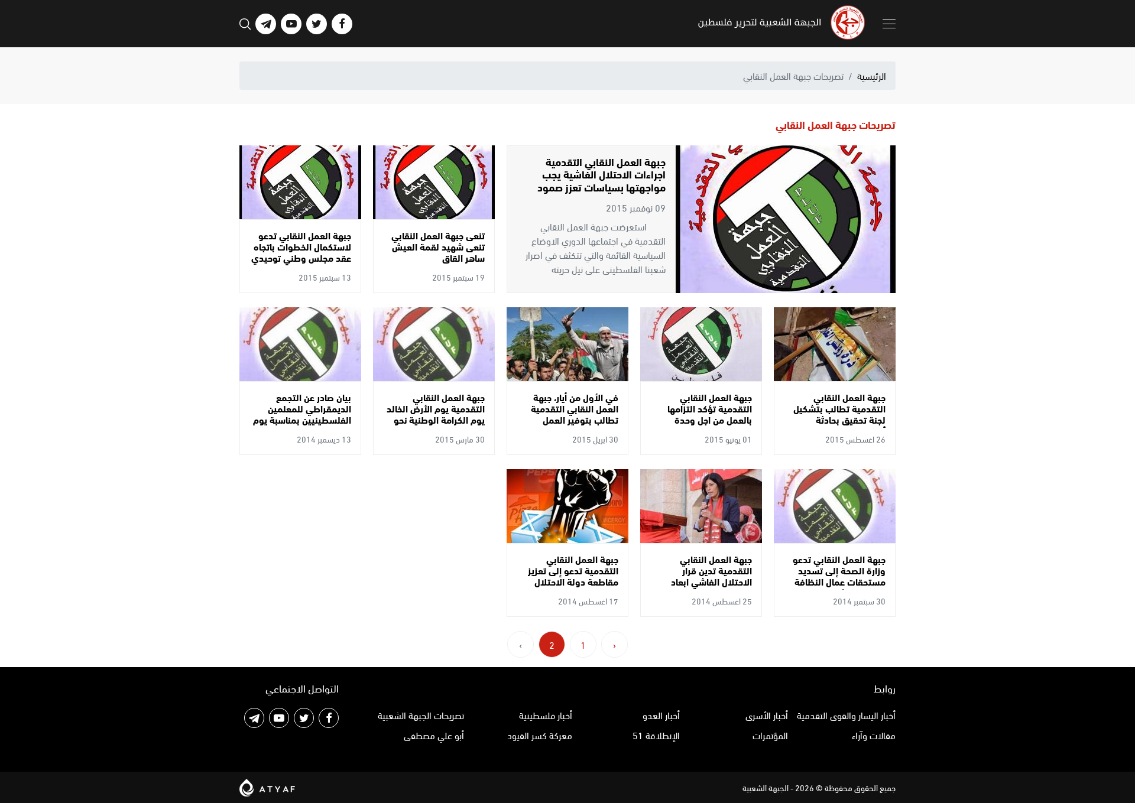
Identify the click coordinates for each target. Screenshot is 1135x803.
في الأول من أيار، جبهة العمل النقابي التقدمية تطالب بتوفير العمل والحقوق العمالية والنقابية (574, 419)
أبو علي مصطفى (434, 734)
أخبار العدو (661, 714)
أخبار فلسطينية (545, 714)
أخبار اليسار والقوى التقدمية (846, 714)
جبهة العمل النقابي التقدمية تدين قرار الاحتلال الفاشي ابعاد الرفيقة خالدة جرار (711, 576)
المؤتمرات (770, 734)
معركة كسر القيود (539, 734)
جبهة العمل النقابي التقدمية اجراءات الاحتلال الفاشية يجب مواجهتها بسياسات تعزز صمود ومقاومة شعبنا (601, 180)
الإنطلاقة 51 (656, 734)
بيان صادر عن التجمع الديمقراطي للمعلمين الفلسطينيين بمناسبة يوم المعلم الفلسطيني (302, 414)
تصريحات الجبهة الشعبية (421, 714)
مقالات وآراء (874, 734)
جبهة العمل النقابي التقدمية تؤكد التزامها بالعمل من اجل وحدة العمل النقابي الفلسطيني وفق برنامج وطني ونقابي (703, 419)
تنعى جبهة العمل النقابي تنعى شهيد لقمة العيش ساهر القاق (438, 246)
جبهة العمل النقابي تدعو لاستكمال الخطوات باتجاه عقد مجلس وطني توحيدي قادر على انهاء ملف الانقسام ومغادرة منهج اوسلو (301, 263)
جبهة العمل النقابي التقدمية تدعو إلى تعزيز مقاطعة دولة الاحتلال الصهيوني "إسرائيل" (573, 576)
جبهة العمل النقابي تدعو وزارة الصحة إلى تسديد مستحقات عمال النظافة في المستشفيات (839, 576)
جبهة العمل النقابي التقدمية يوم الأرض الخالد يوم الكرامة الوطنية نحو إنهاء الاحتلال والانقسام (436, 414)
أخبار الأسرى (766, 714)
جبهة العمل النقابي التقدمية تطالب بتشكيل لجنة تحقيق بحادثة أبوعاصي (839, 414)
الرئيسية (871, 75)
